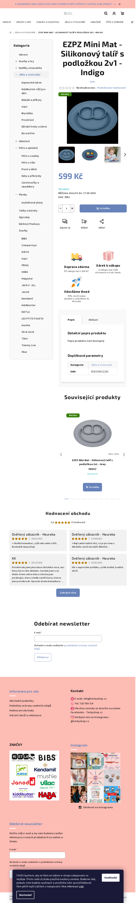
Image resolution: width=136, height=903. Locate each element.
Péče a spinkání (28, 148)
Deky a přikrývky (31, 176)
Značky (23, 230)
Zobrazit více (68, 593)
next (124, 454)
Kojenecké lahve (32, 82)
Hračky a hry (26, 61)
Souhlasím (110, 878)
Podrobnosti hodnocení (111, 88)
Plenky (23, 194)
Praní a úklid (29, 169)
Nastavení (25, 895)
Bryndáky (27, 113)
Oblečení (24, 141)
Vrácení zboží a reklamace (25, 715)
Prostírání (28, 120)
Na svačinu (28, 133)
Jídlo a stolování (29, 74)
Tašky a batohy (28, 210)
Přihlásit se (43, 657)
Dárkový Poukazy (29, 224)
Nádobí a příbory (32, 100)
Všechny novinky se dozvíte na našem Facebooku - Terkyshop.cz (95, 710)
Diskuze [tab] (93, 320)
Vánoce (23, 54)
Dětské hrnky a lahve (34, 126)
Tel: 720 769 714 (83, 703)
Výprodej (24, 217)
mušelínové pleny (32, 202)
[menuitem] (7, 22)
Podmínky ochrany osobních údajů (30, 706)
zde (81, 886)
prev (61, 454)
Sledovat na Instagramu (98, 807)
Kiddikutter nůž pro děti (34, 91)
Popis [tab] (71, 320)
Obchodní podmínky (21, 701)
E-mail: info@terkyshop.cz (90, 699)
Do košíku (105, 208)
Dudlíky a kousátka (30, 68)
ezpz (25, 106)
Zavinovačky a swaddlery (30, 184)
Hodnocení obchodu (68, 513)
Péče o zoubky (30, 156)
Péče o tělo (28, 162)
